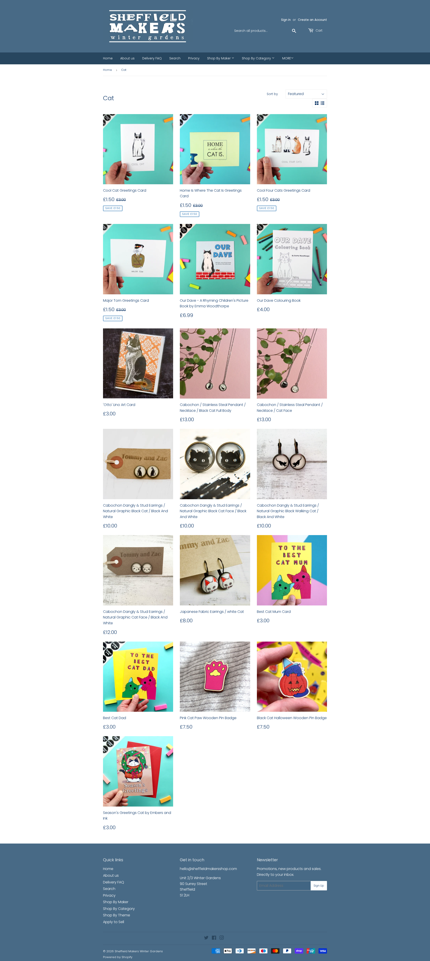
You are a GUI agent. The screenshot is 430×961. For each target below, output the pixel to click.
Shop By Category (257, 58)
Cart (318, 30)
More (286, 58)
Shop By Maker (219, 58)
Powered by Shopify (117, 957)
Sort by (272, 94)
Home (108, 58)
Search (175, 58)
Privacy (194, 58)
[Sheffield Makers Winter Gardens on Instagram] (221, 938)
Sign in (286, 20)
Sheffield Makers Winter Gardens (139, 951)
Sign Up (319, 885)
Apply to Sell (113, 921)
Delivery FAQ (152, 58)
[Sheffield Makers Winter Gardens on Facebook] (214, 938)
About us (127, 58)
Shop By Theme (116, 915)
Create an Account (312, 20)
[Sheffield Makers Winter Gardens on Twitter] (206, 938)
